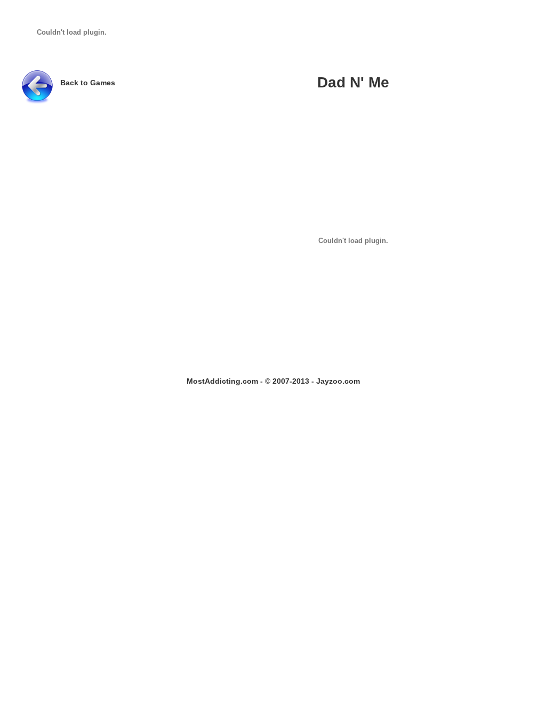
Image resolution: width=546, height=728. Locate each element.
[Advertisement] (321, 36)
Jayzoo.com (338, 381)
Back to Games (87, 82)
